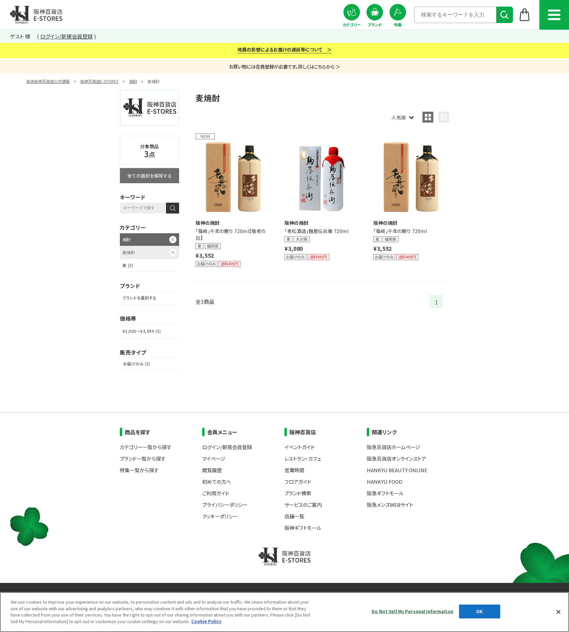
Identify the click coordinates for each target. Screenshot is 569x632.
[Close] (558, 612)
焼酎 (133, 81)
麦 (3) (127, 265)
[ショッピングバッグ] (525, 14)
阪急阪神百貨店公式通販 (48, 81)
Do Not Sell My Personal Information (412, 611)
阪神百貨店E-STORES (99, 81)
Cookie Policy (206, 621)
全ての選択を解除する (149, 175)
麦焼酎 (128, 252)
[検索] (504, 15)
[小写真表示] (443, 117)
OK (479, 611)
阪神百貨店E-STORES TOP (36, 15)
